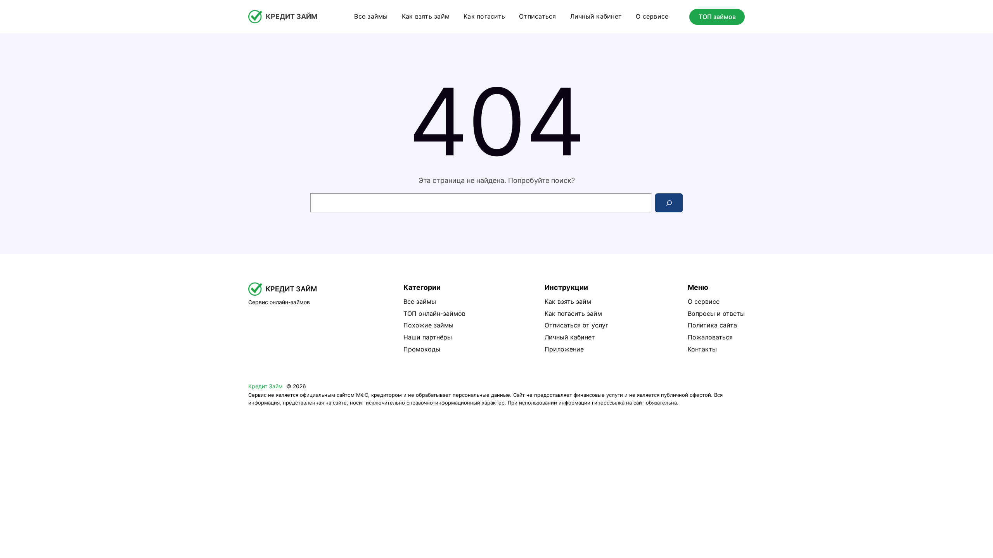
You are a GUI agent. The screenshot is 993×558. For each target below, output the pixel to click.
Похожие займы (428, 325)
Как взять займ (568, 301)
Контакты (702, 349)
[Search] (669, 202)
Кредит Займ (291, 16)
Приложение (564, 349)
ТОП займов (717, 17)
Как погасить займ (573, 313)
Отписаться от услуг (576, 325)
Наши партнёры (427, 337)
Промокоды (421, 349)
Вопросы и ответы (716, 313)
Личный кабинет (570, 337)
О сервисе (704, 301)
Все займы (419, 301)
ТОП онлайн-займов (434, 313)
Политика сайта (712, 325)
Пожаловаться (710, 337)
